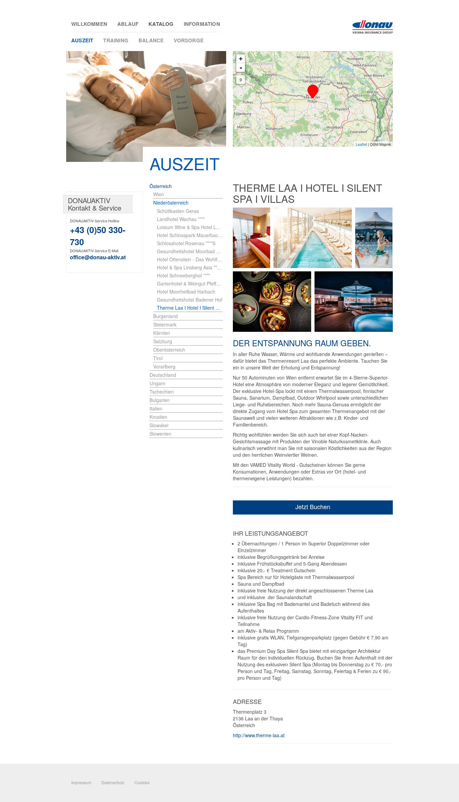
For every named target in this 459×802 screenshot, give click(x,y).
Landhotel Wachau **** (181, 219)
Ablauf (127, 24)
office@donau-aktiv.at (98, 257)
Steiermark (164, 324)
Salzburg (162, 341)
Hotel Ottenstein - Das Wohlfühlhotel (190, 259)
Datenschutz (112, 782)
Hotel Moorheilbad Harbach (186, 291)
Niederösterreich (171, 202)
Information (202, 24)
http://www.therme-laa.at (259, 735)
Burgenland (165, 316)
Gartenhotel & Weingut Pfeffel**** (190, 283)
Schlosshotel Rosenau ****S (186, 243)
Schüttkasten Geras (178, 211)
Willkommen (89, 24)
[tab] (188, 194)
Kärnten (161, 332)
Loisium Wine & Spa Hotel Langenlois (190, 227)
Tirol (158, 358)
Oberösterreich (169, 349)
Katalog (161, 24)
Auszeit (82, 40)
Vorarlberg (164, 366)
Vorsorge (189, 40)
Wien (158, 194)
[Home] (372, 27)
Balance (151, 40)
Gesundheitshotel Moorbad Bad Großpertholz (190, 251)
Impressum (81, 782)
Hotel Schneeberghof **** (183, 275)
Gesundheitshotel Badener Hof (189, 299)
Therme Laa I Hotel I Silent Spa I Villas (190, 307)
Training (115, 40)
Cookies (142, 782)
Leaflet (361, 144)
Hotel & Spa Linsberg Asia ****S (190, 267)
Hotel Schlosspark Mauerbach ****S (190, 235)
